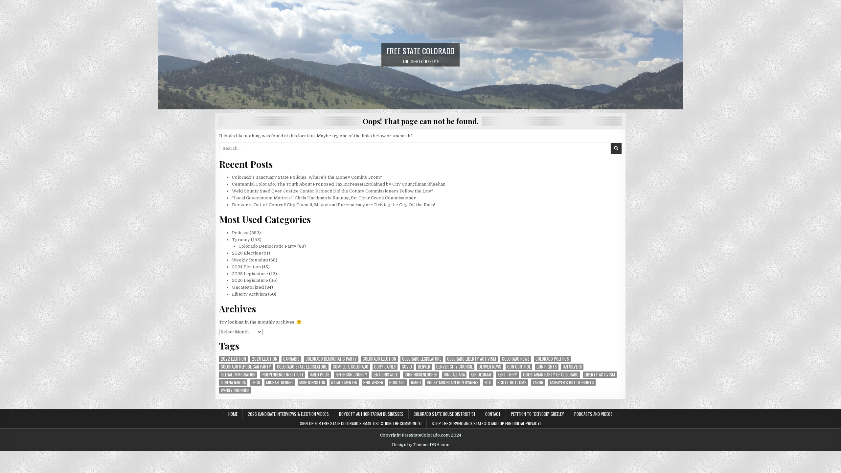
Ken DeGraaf (481, 375)
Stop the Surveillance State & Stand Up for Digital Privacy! (486, 423)
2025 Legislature (250, 273)
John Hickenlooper (421, 375)
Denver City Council (454, 367)
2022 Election (233, 359)
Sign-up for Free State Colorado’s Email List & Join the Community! (360, 423)
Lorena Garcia (233, 382)
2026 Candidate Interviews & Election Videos (288, 414)
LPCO (256, 382)
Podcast (240, 232)
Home (233, 414)
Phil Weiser (373, 382)
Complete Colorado (350, 367)
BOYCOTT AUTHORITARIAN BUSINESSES (371, 414)
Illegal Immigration (238, 375)
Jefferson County (351, 375)
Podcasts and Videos (593, 414)
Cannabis (291, 359)
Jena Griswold (385, 375)
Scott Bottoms (512, 382)
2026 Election (246, 253)
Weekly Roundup (250, 260)
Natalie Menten (344, 382)
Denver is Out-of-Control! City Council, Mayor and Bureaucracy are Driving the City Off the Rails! (333, 204)
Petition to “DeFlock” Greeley (537, 414)
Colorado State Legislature (302, 367)
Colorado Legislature (421, 359)
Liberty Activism (249, 294)
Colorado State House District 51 (444, 414)
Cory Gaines (385, 367)
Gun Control (519, 367)
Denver (424, 367)
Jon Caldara (454, 375)
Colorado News (516, 359)
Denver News (490, 367)
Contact (493, 414)
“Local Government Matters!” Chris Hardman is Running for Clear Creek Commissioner (324, 197)
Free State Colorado (420, 50)
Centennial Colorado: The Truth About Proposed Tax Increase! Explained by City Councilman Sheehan (338, 184)
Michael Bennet (279, 382)
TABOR (538, 382)
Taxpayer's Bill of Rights (571, 382)
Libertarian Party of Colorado (551, 375)
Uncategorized (248, 287)
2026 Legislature (250, 280)
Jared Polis (319, 375)
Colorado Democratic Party (267, 246)
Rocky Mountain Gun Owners (453, 382)
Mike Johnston (312, 382)
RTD (488, 382)
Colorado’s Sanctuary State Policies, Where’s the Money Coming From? (307, 177)
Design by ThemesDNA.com (420, 444)
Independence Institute (282, 375)
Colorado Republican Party (246, 367)
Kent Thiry (507, 375)
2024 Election (246, 266)
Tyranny (241, 239)
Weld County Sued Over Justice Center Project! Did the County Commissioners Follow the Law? (332, 191)
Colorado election (379, 359)
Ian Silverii (572, 367)
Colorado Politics (552, 359)
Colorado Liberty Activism (471, 359)
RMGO (416, 382)
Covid (407, 367)
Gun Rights (546, 367)
